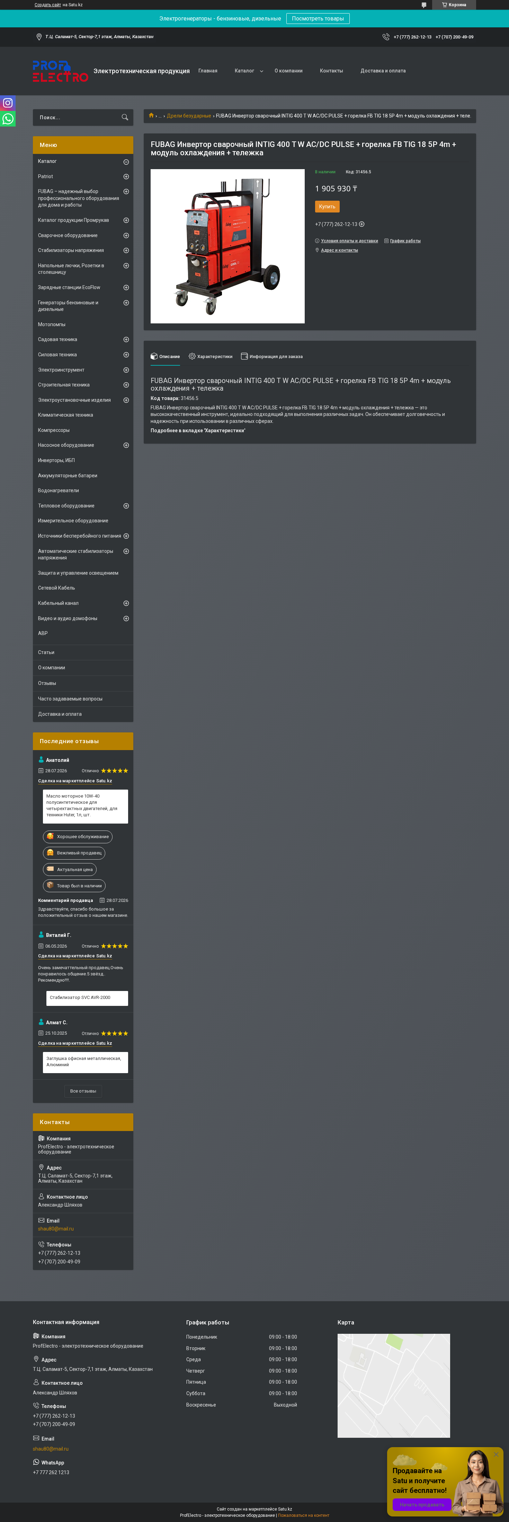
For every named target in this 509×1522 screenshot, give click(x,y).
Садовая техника (57, 339)
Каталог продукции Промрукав (73, 220)
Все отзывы (83, 1091)
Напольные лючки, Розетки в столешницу (71, 269)
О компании (289, 70)
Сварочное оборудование (68, 235)
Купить (327, 206)
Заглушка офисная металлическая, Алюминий (83, 1061)
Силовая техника (57, 354)
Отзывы (47, 683)
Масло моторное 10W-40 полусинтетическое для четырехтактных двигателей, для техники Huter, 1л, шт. (81, 805)
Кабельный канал (58, 603)
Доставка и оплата (383, 70)
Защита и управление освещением (78, 573)
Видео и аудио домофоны (67, 618)
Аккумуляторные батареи (67, 475)
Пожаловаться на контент (303, 1515)
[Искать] (125, 117)
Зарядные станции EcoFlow (69, 287)
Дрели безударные (189, 116)
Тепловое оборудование (66, 505)
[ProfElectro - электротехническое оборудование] (60, 71)
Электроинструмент (61, 370)
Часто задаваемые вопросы (70, 699)
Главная (207, 70)
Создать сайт (48, 4)
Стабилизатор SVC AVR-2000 (80, 997)
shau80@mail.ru (56, 1229)
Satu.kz (285, 1509)
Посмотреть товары (318, 18)
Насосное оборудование (66, 445)
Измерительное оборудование (73, 520)
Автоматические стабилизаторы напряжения (75, 554)
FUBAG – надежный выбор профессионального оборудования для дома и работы (78, 198)
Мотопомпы (51, 324)
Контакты (331, 70)
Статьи (46, 652)
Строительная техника (64, 385)
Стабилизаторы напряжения (71, 250)
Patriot (45, 176)
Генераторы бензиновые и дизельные (68, 306)
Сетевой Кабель (56, 588)
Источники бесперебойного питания (79, 536)
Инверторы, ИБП (56, 460)
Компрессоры (54, 430)
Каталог (244, 70)
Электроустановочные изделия (74, 400)
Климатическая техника (65, 415)
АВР (43, 633)
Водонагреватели (58, 490)
